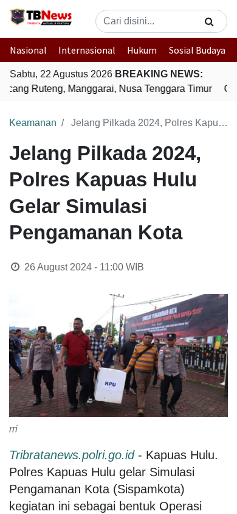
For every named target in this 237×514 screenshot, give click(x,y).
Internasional (86, 50)
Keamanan (33, 123)
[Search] (209, 21)
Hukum (142, 50)
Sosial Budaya (197, 50)
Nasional (28, 50)
